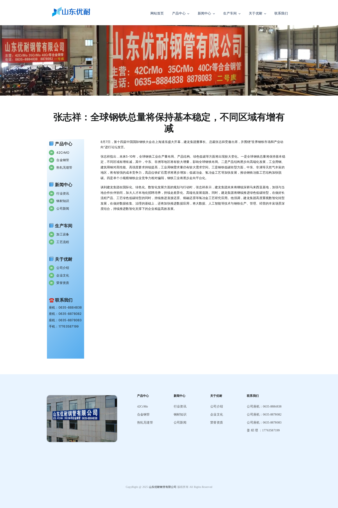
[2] (82, 397)
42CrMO (62, 152)
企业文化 (62, 275)
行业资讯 (62, 193)
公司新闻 (62, 208)
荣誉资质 (62, 283)
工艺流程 (62, 242)
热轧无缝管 (64, 167)
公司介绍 (62, 268)
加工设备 (62, 234)
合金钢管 (62, 160)
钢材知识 (62, 201)
